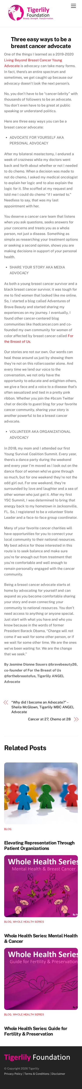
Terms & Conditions (36, 1073)
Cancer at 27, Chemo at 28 (49, 719)
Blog (8, 829)
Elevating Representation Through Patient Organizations (39, 845)
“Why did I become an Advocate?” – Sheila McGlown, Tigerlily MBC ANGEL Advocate (42, 707)
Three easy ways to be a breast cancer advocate (41, 42)
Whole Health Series (28, 921)
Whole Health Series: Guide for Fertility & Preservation (35, 1031)
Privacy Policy (13, 1073)
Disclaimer (58, 1073)
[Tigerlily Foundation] (40, 19)
